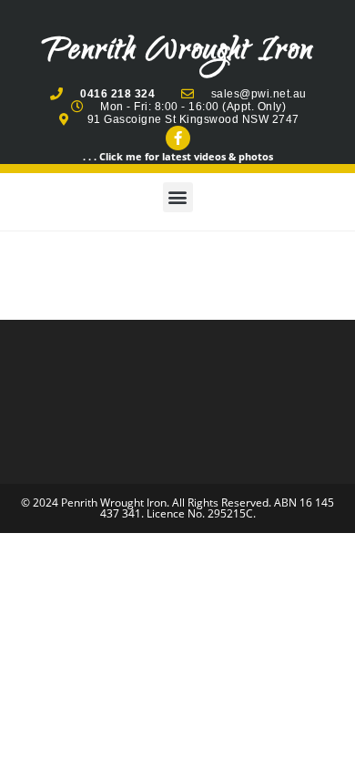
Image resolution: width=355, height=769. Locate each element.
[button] (178, 197)
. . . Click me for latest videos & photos (178, 156)
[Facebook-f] (178, 138)
